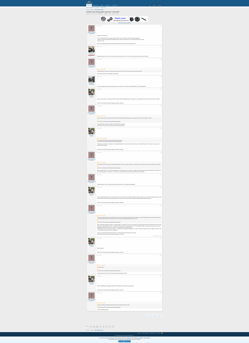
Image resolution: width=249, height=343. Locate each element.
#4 (160, 76)
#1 (160, 25)
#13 (160, 255)
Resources (108, 5)
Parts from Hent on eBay (125, 22)
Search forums (103, 7)
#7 (160, 128)
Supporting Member (90, 7)
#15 (160, 292)
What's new (95, 5)
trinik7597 (91, 83)
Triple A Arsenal (90, 13)
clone (102, 13)
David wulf (91, 53)
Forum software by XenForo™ (124, 335)
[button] (98, 5)
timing (117, 13)
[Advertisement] (129, 30)
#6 (160, 106)
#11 (160, 205)
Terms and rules (145, 333)
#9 (160, 174)
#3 (160, 59)
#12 (160, 238)
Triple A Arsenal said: (102, 138)
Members (115, 5)
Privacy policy (152, 333)
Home (159, 333)
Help (156, 333)
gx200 (110, 13)
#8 (160, 152)
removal (113, 13)
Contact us (139, 333)
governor (106, 13)
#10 (160, 187)
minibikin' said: (101, 116)
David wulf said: (101, 69)
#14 (160, 276)
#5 (160, 89)
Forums (89, 5)
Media (101, 5)
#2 (160, 46)
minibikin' (91, 96)
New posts (97, 7)
